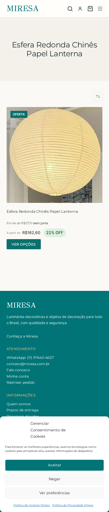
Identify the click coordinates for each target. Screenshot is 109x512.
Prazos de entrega (23, 410)
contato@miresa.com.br (28, 364)
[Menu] (100, 8)
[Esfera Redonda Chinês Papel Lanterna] (54, 155)
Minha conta (18, 376)
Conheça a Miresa (22, 336)
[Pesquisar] (70, 8)
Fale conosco (18, 370)
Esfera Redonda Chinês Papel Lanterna (42, 211)
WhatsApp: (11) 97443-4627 (30, 357)
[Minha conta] (80, 8)
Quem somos (19, 404)
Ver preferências (54, 492)
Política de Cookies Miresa (31, 505)
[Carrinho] (90, 8)
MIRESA (23, 8)
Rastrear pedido (21, 382)
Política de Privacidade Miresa (72, 505)
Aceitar (54, 465)
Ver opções (24, 244)
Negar (54, 478)
